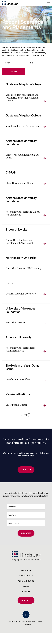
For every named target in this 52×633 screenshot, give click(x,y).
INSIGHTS (26, 592)
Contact (26, 600)
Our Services (26, 576)
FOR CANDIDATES (26, 581)
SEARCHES (26, 570)
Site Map (28, 624)
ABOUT (26, 586)
